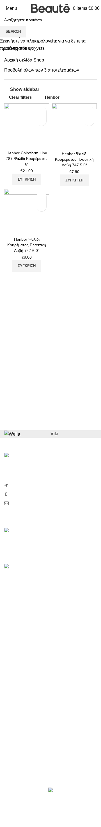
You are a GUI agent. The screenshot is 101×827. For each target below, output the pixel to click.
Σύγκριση (41, 111)
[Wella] (12, 433)
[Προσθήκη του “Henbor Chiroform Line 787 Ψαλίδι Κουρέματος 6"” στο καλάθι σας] (9, 141)
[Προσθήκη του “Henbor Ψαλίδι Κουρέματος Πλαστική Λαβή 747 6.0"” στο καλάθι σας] (9, 228)
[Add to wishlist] (41, 121)
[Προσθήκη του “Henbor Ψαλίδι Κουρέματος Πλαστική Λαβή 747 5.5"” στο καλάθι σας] (57, 142)
